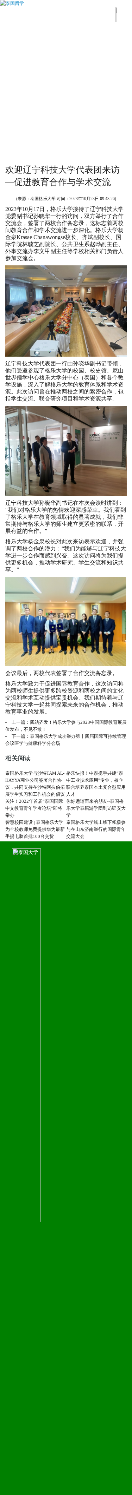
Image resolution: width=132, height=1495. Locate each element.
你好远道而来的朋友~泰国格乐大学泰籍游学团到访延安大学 (96, 808)
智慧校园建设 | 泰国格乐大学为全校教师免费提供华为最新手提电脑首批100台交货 (35, 829)
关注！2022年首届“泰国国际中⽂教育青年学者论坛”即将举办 (34, 808)
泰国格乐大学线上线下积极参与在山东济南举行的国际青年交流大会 (96, 829)
